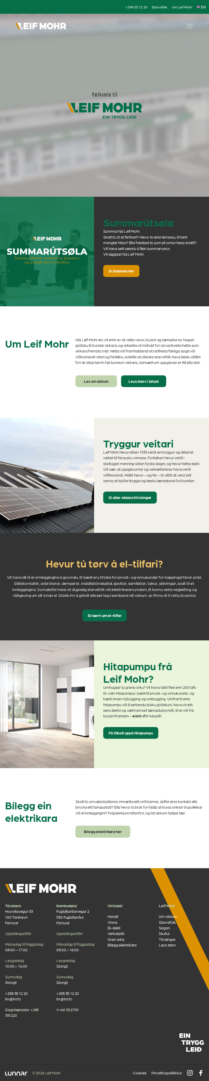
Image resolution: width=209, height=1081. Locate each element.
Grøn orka (116, 939)
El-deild (114, 928)
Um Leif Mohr (182, 7)
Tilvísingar (167, 939)
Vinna (112, 922)
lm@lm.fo (13, 999)
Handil (113, 916)
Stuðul (164, 933)
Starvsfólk (159, 7)
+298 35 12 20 (136, 7)
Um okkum (168, 916)
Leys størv (167, 945)
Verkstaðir (116, 933)
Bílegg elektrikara (122, 945)
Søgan (164, 928)
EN (203, 7)
